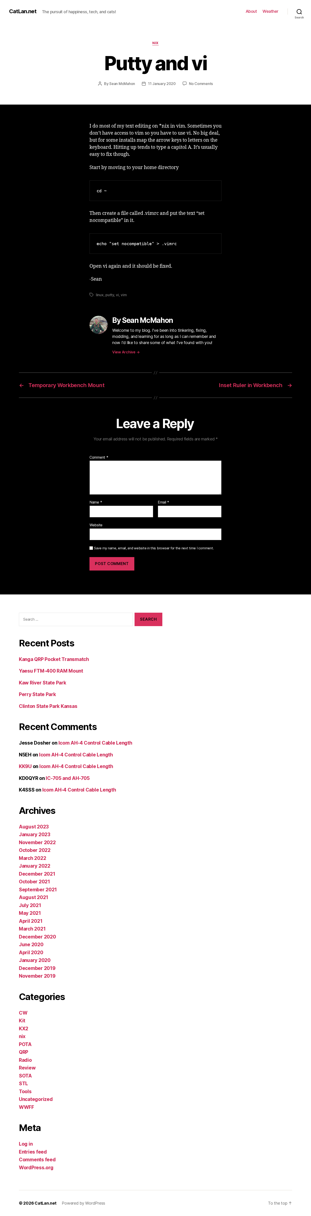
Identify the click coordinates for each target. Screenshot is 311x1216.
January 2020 (35, 960)
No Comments (201, 83)
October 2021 (34, 881)
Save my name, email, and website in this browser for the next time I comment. (154, 548)
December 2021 (37, 874)
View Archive (126, 352)
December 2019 (37, 968)
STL (23, 1083)
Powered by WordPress (83, 1203)
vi (117, 295)
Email (163, 502)
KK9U (25, 766)
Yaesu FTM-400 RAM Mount (51, 671)
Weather (270, 11)
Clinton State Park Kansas (48, 706)
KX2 (23, 1028)
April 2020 (31, 952)
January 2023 (34, 834)
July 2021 (30, 905)
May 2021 (30, 913)
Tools (25, 1091)
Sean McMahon (122, 83)
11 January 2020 (162, 83)
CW (23, 1013)
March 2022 (32, 858)
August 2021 (33, 897)
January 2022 (34, 866)
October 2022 (35, 850)
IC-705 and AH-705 (67, 778)
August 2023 (34, 827)
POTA (25, 1044)
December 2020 (37, 937)
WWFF (26, 1107)
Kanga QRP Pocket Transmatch (54, 659)
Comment (98, 457)
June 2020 (31, 944)
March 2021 (32, 929)
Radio (25, 1060)
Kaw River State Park (42, 683)
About (251, 11)
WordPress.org (36, 1167)
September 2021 (38, 889)
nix (155, 43)
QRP (23, 1052)
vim (124, 295)
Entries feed (33, 1152)
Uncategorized (36, 1099)
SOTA (25, 1076)
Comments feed (37, 1159)
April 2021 (30, 921)
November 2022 (37, 842)
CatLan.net (22, 11)
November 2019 (37, 976)
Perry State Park (37, 694)
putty (109, 295)
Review (27, 1068)
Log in (26, 1144)
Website (95, 525)
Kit (22, 1020)
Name (95, 502)
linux (100, 295)
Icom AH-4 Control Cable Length (95, 743)
